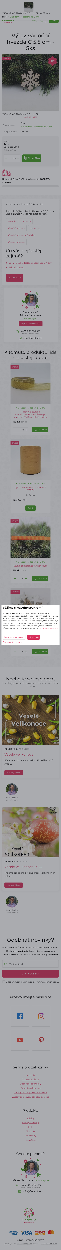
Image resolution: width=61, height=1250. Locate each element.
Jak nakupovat (16, 267)
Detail (30, 508)
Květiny (30, 1118)
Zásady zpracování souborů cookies (30, 1097)
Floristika (30, 1131)
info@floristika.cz (32, 338)
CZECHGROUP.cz (49, 1244)
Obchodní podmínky (30, 1083)
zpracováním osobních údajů (44, 982)
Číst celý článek (13, 773)
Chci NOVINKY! (30, 973)
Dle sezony (30, 1135)
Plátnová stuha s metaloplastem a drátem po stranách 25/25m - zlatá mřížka (31, 414)
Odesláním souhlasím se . (32, 982)
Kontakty (30, 1075)
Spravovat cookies (12, 642)
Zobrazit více (30, 117)
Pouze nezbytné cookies (14, 637)
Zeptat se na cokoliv (30, 323)
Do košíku (42, 430)
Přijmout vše (33, 637)
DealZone (31, 1140)
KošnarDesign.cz (24, 1244)
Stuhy (31, 1127)
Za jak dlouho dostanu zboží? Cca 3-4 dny (30, 263)
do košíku (34, 158)
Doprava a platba (30, 1079)
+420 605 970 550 (30, 332)
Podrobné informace (49, 628)
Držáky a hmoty (30, 1122)
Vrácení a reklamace (30, 1088)
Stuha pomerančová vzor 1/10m (30, 565)
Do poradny (14, 277)
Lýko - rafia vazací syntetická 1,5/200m (30, 488)
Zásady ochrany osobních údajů (30, 1092)
